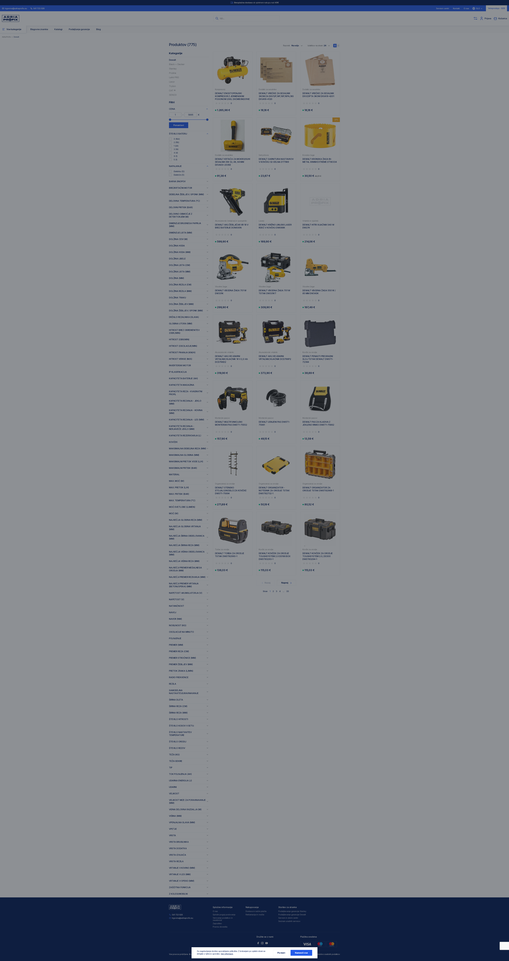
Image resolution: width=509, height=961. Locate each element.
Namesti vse (301, 952)
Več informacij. (227, 954)
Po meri (281, 952)
